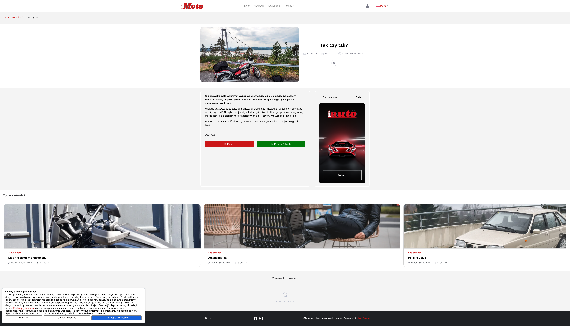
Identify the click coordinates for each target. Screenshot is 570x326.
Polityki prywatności (23, 308)
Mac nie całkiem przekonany (27, 258)
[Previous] (8, 235)
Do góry (209, 318)
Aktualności (18, 17)
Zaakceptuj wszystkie (116, 318)
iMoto (7, 17)
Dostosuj (23, 318)
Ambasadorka (217, 258)
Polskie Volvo (417, 258)
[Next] (561, 235)
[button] (334, 63)
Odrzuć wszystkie (67, 318)
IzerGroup (364, 318)
